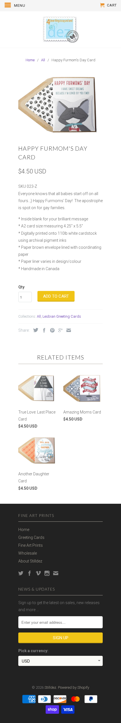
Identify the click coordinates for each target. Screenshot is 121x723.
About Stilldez (30, 561)
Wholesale (27, 553)
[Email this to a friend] (67, 330)
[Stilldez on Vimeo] (38, 573)
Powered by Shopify (73, 687)
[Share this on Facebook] (42, 330)
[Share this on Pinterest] (51, 330)
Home (23, 529)
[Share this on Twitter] (34, 330)
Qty (21, 287)
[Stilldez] (60, 29)
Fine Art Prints (30, 545)
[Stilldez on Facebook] (29, 573)
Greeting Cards (31, 537)
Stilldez (50, 687)
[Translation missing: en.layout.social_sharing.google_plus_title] (59, 330)
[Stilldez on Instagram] (47, 573)
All (39, 316)
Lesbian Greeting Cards (61, 316)
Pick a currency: (33, 651)
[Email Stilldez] (55, 573)
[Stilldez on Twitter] (20, 573)
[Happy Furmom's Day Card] (60, 104)
